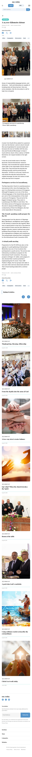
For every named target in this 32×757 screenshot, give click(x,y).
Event (24, 38)
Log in (11, 5)
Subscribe (25, 715)
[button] (6, 341)
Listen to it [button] (9, 79)
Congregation (10, 38)
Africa (3, 38)
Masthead (23, 749)
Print (3, 27)
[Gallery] (16, 109)
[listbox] (21, 5)
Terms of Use (17, 749)
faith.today (5, 19)
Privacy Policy (9, 749)
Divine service (18, 38)
